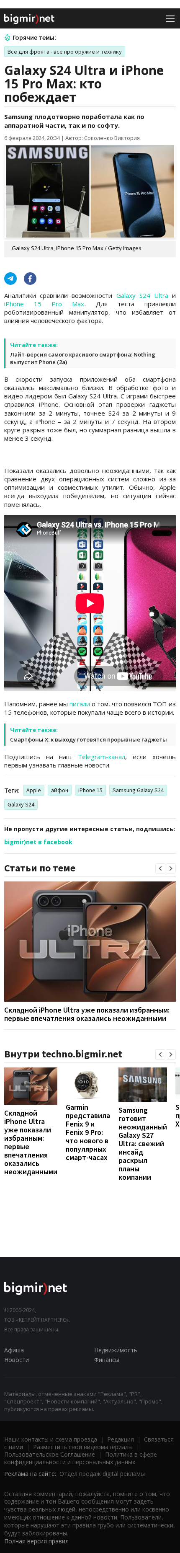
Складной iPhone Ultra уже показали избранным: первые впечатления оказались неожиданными (87, 1014)
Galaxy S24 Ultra (144, 295)
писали (79, 704)
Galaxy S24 (21, 804)
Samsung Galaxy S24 (138, 790)
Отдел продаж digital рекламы (102, 1474)
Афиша (14, 1350)
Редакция (120, 1439)
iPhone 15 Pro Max (44, 304)
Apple (33, 790)
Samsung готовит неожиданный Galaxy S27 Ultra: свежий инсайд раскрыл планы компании (142, 1143)
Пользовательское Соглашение (49, 1454)
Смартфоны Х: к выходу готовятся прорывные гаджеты (88, 739)
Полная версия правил (36, 1541)
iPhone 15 (90, 790)
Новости (16, 1360)
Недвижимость (115, 1350)
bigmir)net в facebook (38, 842)
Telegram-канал (101, 756)
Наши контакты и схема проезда (50, 1439)
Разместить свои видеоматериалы (83, 1447)
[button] (160, 868)
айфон (59, 790)
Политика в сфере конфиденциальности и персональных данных (80, 1458)
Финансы (106, 1360)
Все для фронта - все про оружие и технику (65, 51)
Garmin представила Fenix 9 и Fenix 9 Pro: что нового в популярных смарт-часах (88, 1132)
